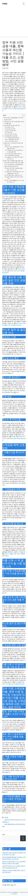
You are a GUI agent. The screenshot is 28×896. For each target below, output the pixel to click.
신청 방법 (9, 132)
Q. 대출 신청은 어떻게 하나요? (14, 175)
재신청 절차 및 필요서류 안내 (12, 125)
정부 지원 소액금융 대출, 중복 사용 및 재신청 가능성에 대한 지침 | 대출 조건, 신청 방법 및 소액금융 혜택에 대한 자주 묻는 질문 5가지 (13, 163)
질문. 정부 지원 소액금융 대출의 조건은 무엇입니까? (15, 169)
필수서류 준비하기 (11, 130)
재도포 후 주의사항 (12, 134)
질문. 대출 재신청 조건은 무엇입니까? (15, 177)
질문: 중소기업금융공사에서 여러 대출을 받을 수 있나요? (15, 172)
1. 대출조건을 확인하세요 (13, 137)
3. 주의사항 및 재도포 (12, 141)
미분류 (6, 817)
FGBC (4, 4)
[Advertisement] (14, 22)
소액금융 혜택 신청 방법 (10, 136)
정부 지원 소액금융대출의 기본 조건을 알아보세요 (13, 118)
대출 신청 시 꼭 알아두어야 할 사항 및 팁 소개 (13, 144)
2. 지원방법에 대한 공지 (13, 139)
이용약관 (15, 893)
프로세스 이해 (10, 127)
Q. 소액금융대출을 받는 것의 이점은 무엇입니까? (15, 181)
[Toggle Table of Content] (22, 115)
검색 (3, 834)
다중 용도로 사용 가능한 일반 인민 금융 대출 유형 (14, 122)
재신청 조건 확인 (11, 129)
